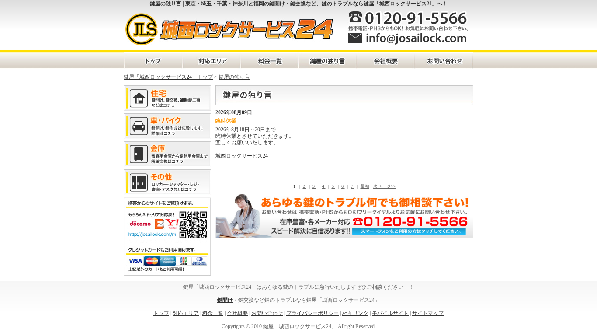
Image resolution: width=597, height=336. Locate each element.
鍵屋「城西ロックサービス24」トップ (168, 77)
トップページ (153, 60)
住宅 (167, 98)
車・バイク (167, 126)
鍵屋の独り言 (327, 60)
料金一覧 (269, 60)
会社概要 (385, 60)
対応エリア (211, 60)
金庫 (167, 154)
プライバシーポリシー (312, 313)
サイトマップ (428, 313)
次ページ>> (384, 186)
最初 (365, 186)
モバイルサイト (390, 313)
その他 (167, 182)
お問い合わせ (443, 60)
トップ (161, 313)
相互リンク (355, 313)
